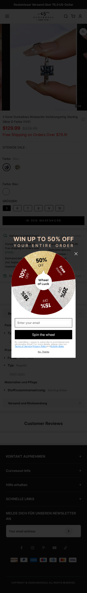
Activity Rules (57, 346)
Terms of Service (23, 346)
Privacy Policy (40, 346)
